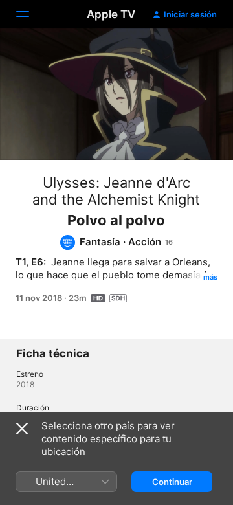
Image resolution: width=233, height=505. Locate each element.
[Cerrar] (22, 428)
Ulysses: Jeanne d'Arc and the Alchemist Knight (116, 191)
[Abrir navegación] (30, 14)
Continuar (172, 482)
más (210, 277)
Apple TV (111, 14)
